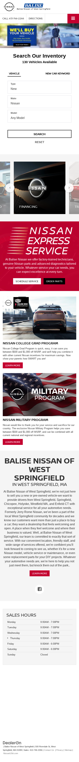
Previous (10, 188)
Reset (39, 142)
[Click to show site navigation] (73, 18)
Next (69, 188)
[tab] (14, 72)
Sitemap (68, 750)
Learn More (12, 365)
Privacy (59, 750)
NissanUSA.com (10, 753)
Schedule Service (27, 281)
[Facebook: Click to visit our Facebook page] (39, 589)
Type (13, 84)
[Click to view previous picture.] (2, 36)
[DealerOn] (12, 742)
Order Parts (54, 281)
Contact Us (49, 750)
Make (13, 98)
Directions (36, 18)
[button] (13, 18)
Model (14, 113)
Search (40, 134)
